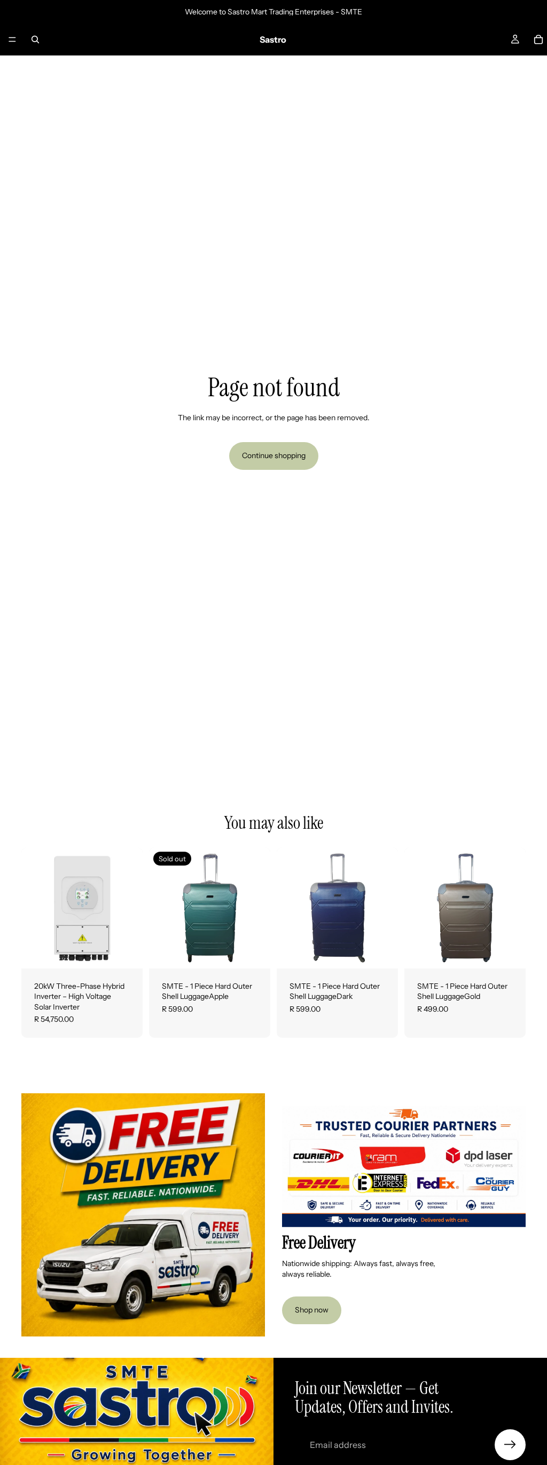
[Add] (126, 952)
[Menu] (12, 39)
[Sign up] (510, 1444)
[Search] (35, 39)
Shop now (312, 1310)
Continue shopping (274, 455)
